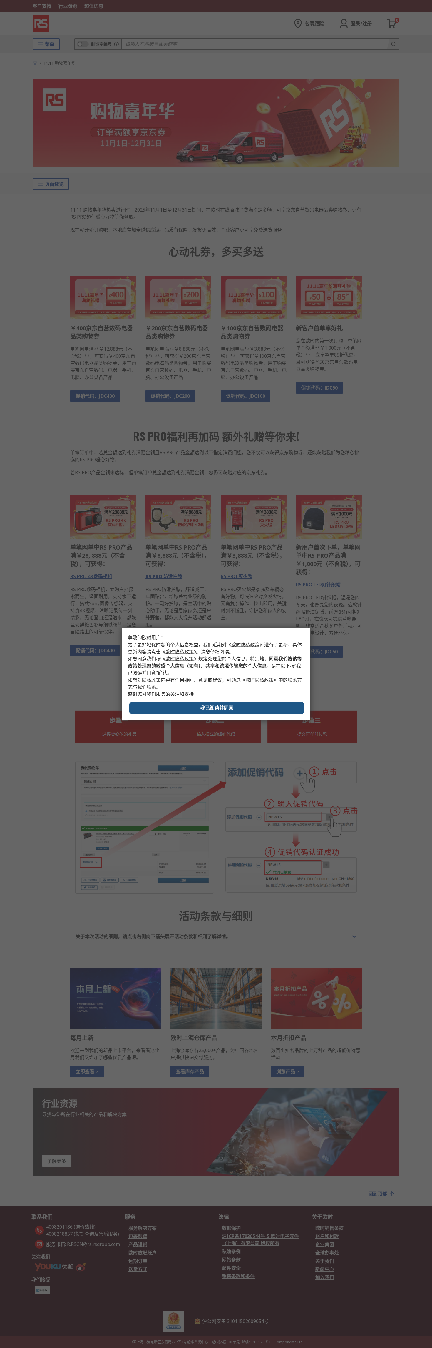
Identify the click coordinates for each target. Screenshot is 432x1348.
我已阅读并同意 (216, 708)
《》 (245, 645)
